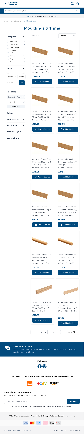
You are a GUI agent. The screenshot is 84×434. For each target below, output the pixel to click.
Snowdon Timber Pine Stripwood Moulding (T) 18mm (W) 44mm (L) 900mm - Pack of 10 (41, 68)
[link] (32, 332)
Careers (60, 416)
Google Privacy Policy (42, 406)
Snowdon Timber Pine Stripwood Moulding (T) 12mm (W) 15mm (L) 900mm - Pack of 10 (41, 211)
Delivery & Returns (48, 416)
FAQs (10, 416)
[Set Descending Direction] (78, 36)
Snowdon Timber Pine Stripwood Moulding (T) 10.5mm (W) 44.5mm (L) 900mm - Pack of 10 (67, 211)
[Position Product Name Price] (66, 36)
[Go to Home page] (13, 4)
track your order (49, 349)
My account (70, 416)
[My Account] (72, 3)
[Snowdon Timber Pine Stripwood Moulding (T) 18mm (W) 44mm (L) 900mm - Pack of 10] (42, 51)
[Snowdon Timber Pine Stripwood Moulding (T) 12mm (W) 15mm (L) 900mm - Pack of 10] (42, 195)
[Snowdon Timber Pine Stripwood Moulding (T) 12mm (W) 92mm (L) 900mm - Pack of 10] (67, 99)
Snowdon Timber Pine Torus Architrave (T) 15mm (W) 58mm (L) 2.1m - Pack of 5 (41, 306)
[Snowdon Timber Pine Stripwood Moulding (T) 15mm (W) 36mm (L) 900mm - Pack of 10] (67, 51)
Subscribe (73, 401)
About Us (24, 416)
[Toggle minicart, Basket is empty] (77, 3)
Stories (16, 416)
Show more (15, 106)
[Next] (57, 332)
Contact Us (34, 416)
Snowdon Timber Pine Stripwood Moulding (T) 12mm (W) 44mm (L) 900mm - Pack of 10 (66, 163)
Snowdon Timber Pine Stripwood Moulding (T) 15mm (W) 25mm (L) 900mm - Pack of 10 (41, 115)
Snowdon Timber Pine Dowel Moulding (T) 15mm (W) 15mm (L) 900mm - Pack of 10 (66, 259)
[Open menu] (5, 3)
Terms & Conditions (60, 430)
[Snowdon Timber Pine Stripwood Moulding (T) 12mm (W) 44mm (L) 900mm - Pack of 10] (67, 147)
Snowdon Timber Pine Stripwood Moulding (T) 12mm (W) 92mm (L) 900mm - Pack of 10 (66, 115)
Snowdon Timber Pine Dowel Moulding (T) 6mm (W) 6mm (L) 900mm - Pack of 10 (41, 259)
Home (6, 21)
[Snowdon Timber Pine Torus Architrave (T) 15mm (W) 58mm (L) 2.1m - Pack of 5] (42, 290)
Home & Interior (16, 21)
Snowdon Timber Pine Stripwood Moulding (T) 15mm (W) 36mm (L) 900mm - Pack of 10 (66, 68)
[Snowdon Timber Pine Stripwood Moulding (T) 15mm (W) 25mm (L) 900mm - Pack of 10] (42, 99)
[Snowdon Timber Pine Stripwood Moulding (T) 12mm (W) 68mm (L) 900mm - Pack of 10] (42, 147)
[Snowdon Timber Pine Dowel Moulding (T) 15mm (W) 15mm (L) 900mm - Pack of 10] (67, 242)
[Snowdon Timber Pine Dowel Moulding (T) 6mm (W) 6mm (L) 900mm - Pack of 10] (42, 242)
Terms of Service (60, 406)
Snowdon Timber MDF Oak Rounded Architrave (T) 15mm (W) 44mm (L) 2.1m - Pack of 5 (67, 308)
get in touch (63, 349)
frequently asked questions (30, 349)
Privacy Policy (74, 430)
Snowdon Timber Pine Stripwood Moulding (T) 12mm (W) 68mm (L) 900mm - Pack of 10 (41, 163)
